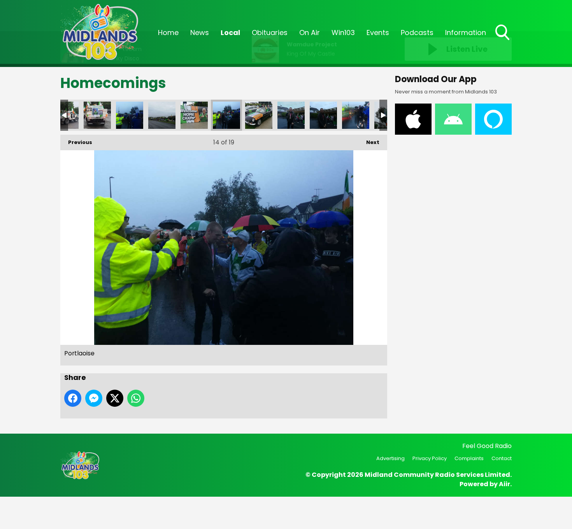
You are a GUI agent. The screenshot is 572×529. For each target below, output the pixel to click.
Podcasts (417, 32)
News (199, 32)
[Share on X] (114, 398)
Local (230, 32)
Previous (76, 142)
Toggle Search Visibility (503, 41)
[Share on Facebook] (72, 398)
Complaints (469, 458)
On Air (309, 32)
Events (378, 32)
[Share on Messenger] (93, 398)
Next (368, 142)
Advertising (390, 458)
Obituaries (270, 32)
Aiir (504, 484)
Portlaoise (129, 115)
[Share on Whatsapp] (135, 398)
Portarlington (97, 115)
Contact (501, 458)
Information (465, 32)
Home (168, 32)
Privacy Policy (429, 458)
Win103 (343, 32)
